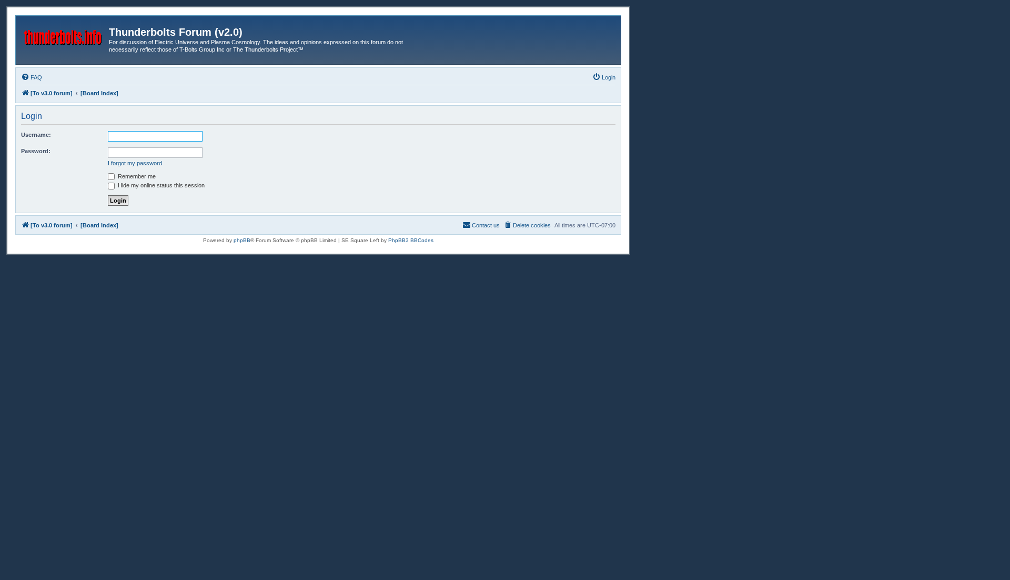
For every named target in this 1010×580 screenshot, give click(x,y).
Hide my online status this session (160, 185)
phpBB (242, 240)
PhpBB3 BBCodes (410, 240)
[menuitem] (31, 77)
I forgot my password (135, 163)
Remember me (136, 176)
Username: (36, 135)
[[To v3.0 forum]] (63, 35)
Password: (35, 151)
